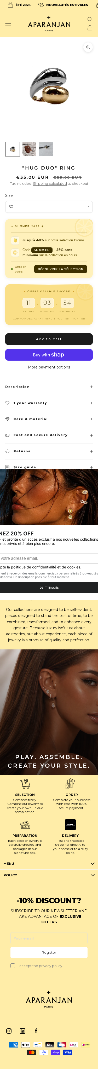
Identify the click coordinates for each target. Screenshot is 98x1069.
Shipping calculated (50, 183)
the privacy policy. (47, 966)
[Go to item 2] (29, 149)
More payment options (49, 367)
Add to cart (49, 339)
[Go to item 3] (46, 149)
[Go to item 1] (12, 149)
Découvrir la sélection (60, 269)
